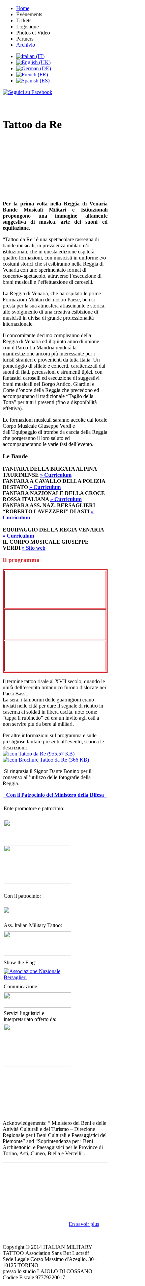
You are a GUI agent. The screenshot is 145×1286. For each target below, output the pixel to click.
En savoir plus (84, 1224)
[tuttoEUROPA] (37, 1064)
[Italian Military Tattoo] (37, 954)
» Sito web (34, 548)
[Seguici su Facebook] (41, 100)
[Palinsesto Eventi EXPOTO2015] (37, 882)
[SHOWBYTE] (37, 1006)
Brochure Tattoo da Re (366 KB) (53, 760)
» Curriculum (55, 475)
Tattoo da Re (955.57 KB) (46, 754)
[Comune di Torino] (37, 836)
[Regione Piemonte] (6, 911)
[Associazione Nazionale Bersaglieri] (37, 977)
